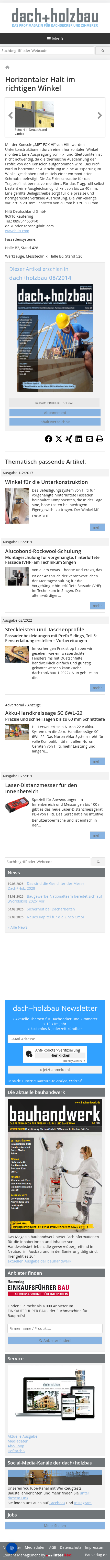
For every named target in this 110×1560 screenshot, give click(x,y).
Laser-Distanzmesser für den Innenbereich (41, 788)
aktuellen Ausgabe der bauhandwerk (39, 1261)
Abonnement (55, 412)
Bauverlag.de (96, 1554)
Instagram (83, 1502)
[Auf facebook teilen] (48, 441)
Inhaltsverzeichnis (55, 421)
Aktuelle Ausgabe (22, 1436)
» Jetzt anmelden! (55, 1069)
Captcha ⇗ (74, 1061)
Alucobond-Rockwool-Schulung (43, 551)
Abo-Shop (16, 1446)
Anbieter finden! (56, 1340)
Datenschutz (70, 1547)
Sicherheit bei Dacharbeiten (41, 909)
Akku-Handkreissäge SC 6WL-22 (43, 712)
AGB (52, 1547)
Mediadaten (18, 1441)
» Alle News (17, 927)
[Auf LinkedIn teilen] (79, 441)
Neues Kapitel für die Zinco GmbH (46, 917)
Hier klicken (60, 1055)
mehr (97, 527)
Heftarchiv (16, 1450)
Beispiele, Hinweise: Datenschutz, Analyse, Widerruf (45, 1081)
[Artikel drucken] (100, 438)
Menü (57, 38)
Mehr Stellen (55, 1525)
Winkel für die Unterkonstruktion (46, 482)
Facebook (57, 1502)
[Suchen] (103, 51)
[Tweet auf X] (59, 441)
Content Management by (24, 1555)
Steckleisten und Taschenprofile (44, 629)
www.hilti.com (17, 230)
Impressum (94, 1547)
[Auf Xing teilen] (69, 441)
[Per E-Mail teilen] (89, 438)
